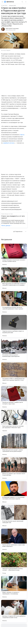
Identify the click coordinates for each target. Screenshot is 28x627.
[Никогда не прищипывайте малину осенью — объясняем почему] (14, 563)
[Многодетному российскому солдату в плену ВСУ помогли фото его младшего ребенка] (14, 278)
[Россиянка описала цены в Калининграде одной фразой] (14, 350)
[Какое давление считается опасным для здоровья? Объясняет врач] (14, 421)
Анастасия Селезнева (12, 28)
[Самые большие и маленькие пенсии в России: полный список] (14, 255)
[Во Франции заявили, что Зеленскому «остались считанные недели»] (14, 492)
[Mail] (5, 2)
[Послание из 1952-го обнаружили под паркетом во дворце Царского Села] (14, 373)
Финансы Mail (12, 5)
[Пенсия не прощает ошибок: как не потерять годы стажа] (14, 397)
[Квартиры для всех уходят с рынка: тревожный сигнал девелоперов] (14, 445)
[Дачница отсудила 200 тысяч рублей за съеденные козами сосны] (14, 611)
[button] (14, 41)
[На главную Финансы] (10, 2)
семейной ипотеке (8, 143)
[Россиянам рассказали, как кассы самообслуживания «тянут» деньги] (14, 302)
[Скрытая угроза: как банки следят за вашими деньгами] (14, 326)
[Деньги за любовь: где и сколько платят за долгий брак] (14, 468)
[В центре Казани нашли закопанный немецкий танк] (14, 516)
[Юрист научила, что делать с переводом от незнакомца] (14, 587)
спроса (22, 134)
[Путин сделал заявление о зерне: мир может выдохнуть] (14, 540)
